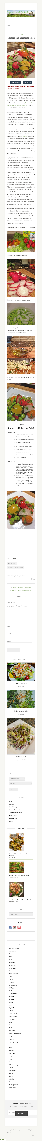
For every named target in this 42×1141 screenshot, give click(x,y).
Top (33, 1135)
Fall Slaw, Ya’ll (21, 757)
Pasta (10, 1048)
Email (9, 634)
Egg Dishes (12, 1008)
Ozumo (25, 136)
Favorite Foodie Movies (16, 810)
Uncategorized (13, 1085)
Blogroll (11, 804)
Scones (11, 1076)
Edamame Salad (12, 563)
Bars (10, 954)
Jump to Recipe (15, 82)
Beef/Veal (12, 962)
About (11, 801)
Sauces (11, 1073)
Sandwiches (12, 1070)
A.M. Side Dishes (14, 948)
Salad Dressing (13, 1065)
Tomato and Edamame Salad (15, 567)
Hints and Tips (13, 818)
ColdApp (11, 988)
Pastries (11, 1050)
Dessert (11, 996)
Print (22, 424)
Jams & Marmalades (15, 1033)
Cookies (11, 991)
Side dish (11, 1079)
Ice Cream (12, 1031)
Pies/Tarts (12, 1053)
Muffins (11, 1045)
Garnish (11, 1025)
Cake (10, 976)
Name (9, 626)
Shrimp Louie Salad (21, 684)
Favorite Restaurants (15, 813)
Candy (11, 979)
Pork (10, 1059)
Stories (11, 821)
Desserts (11, 999)
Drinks (11, 1002)
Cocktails (11, 982)
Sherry (22, 576)
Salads (21, 35)
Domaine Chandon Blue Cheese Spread (20, 590)
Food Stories (13, 1016)
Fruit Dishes (12, 1019)
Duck (10, 1005)
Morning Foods (13, 1042)
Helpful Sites (13, 815)
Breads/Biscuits (14, 974)
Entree (11, 1011)
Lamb (10, 1036)
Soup (10, 1082)
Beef (10, 959)
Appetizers (12, 951)
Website (9, 641)
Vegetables (12, 1087)
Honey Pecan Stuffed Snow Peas (19, 875)
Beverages (12, 968)
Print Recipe (27, 82)
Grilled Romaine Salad (21, 711)
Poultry (11, 1062)
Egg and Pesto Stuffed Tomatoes (21, 587)
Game (10, 1022)
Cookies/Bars (13, 994)
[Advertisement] (22, 544)
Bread (11, 971)
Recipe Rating (10, 606)
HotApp (11, 1028)
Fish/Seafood (13, 1013)
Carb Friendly (13, 807)
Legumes (11, 1039)
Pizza (10, 1056)
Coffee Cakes (13, 985)
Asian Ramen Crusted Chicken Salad (20, 900)
